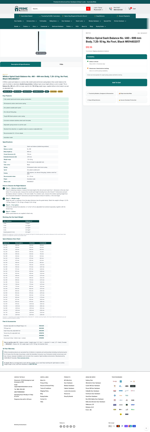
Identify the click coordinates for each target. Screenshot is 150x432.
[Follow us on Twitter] (64, 426)
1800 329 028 (118, 10)
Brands (16, 26)
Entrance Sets (31, 21)
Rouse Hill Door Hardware (93, 388)
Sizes (34, 26)
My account (98, 9)
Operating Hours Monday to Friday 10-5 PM (23, 395)
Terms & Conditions (45, 388)
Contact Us (43, 399)
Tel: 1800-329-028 (19, 389)
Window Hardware (94, 21)
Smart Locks (79, 21)
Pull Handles (43, 21)
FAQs (61, 64)
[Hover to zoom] (41, 43)
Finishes (25, 26)
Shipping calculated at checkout (101, 51)
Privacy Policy (44, 383)
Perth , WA (88, 410)
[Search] (88, 9)
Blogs (91, 26)
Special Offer (107, 21)
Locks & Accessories (70, 391)
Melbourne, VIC (90, 404)
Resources (67, 393)
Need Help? (117, 7)
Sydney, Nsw (89, 380)
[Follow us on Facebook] (61, 426)
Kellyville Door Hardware (92, 391)
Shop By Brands (68, 396)
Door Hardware (66, 21)
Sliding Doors (53, 21)
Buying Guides (100, 26)
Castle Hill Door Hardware (93, 385)
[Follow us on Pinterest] (71, 426)
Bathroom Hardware (57, 26)
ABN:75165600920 (19, 392)
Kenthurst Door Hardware (93, 393)
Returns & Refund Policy (47, 385)
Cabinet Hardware (69, 388)
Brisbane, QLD (90, 407)
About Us (84, 26)
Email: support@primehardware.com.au (23, 385)
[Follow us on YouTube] (74, 426)
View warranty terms (23, 358)
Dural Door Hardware (91, 396)
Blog (41, 393)
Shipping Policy (44, 391)
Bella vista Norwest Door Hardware (95, 401)
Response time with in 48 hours (23, 399)
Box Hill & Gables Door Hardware (95, 399)
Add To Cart (116, 82)
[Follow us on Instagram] (67, 426)
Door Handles (18, 21)
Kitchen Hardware (119, 21)
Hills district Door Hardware (93, 383)
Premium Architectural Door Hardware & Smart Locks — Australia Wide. (75, 2)
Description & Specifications (20, 64)
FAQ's (77, 26)
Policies (68, 26)
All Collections (68, 380)
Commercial (44, 26)
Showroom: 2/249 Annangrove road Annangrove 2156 (24, 381)
